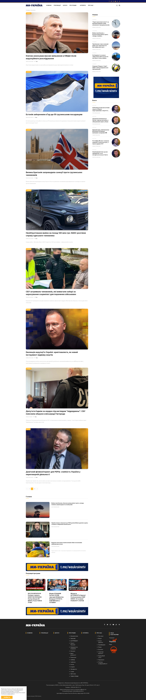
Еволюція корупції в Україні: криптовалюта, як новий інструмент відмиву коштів (52, 353)
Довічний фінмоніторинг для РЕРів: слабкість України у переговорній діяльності (53, 473)
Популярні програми (33, 573)
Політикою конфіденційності (8, 694)
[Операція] (116, 67)
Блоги (65, 5)
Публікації (57, 5)
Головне (94, 30)
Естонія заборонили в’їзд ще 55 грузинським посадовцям (54, 114)
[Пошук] (119, 5)
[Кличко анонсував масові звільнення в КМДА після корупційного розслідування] (57, 32)
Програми (73, 5)
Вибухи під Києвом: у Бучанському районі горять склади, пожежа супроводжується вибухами (67, 503)
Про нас (90, 5)
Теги (37, 61)
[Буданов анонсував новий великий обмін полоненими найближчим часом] (38, 549)
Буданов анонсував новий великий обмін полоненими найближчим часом (66, 543)
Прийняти (7, 697)
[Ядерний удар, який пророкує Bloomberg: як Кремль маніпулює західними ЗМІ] (116, 131)
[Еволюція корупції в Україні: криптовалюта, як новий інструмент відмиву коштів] (57, 329)
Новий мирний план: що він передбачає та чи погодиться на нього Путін (100, 153)
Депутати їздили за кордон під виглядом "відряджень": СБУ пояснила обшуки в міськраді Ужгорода (55, 412)
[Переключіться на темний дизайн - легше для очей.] (117, 5)
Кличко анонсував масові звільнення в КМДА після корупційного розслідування (51, 57)
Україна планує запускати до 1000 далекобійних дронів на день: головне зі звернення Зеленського (69, 523)
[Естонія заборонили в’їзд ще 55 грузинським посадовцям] (57, 91)
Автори (94, 105)
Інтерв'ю (83, 5)
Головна (28, 10)
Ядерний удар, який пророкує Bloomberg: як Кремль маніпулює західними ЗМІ (100, 131)
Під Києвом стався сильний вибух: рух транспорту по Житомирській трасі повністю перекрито (100, 45)
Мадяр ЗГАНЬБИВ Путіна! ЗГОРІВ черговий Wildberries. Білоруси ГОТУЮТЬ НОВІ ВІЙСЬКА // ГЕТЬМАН (56, 598)
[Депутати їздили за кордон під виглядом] (57, 388)
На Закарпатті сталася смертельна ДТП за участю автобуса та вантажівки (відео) (100, 56)
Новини (48, 5)
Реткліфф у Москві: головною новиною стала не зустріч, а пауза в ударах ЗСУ (100, 142)
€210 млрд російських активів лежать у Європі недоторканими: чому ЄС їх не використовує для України (100, 109)
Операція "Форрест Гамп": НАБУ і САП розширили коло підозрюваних (100, 68)
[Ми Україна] (34, 5)
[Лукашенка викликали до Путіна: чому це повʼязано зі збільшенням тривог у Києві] (116, 120)
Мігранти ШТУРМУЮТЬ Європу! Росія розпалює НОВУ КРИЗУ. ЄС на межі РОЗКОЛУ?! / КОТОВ (78, 597)
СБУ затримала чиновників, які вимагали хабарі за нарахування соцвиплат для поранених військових (51, 292)
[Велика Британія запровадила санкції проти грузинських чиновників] (57, 149)
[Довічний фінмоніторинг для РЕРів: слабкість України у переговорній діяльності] (57, 448)
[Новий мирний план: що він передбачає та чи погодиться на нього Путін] (116, 153)
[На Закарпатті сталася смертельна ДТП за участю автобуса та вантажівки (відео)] (116, 56)
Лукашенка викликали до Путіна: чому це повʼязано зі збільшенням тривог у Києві (100, 120)
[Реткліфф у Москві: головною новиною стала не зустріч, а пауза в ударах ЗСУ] (116, 142)
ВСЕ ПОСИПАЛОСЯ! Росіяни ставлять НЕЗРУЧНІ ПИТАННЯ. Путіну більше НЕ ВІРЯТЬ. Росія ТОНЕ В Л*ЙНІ (35, 598)
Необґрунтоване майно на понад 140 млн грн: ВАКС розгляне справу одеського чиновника (56, 234)
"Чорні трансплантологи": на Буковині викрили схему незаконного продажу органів (100, 23)
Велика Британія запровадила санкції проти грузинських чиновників (54, 173)
